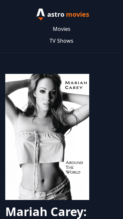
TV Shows (61, 40)
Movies (62, 29)
